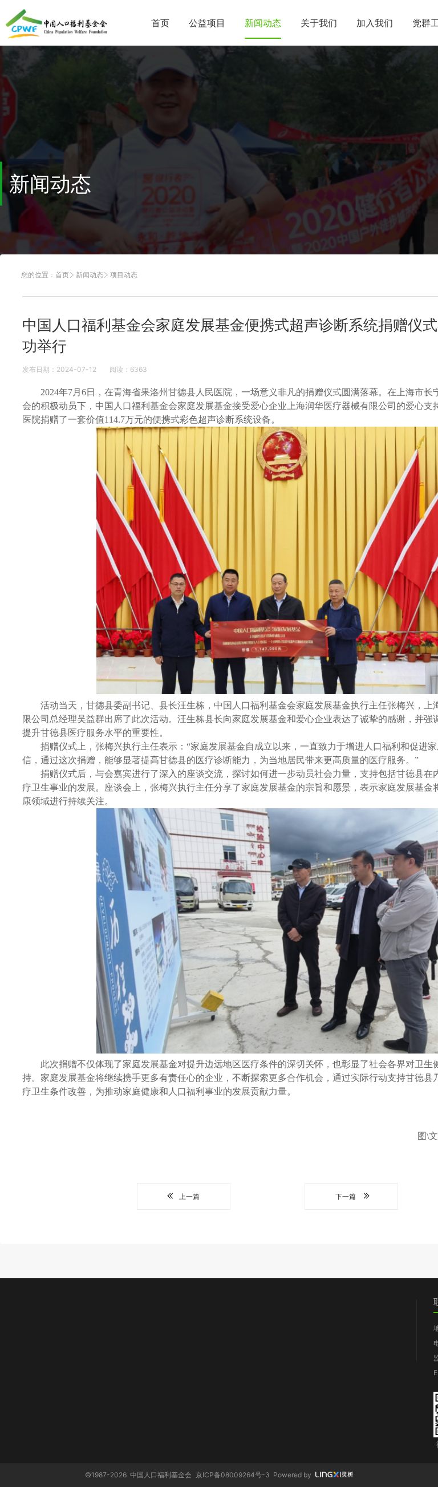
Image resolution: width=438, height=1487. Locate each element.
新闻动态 (263, 23)
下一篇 (345, 1196)
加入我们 (374, 23)
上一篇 (189, 1196)
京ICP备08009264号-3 (233, 1474)
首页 (160, 23)
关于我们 (319, 23)
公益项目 (207, 23)
